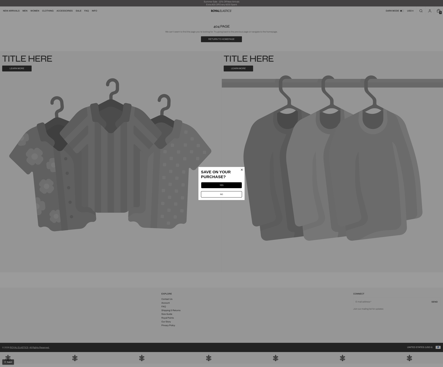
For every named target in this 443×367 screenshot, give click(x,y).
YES (221, 185)
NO (221, 194)
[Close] (242, 169)
